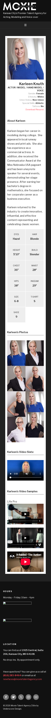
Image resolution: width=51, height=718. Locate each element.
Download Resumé (35, 109)
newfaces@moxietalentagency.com (22, 679)
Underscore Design (12, 709)
